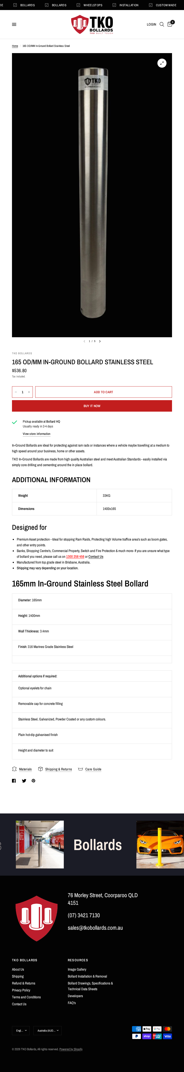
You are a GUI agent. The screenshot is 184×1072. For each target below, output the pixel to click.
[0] (169, 24)
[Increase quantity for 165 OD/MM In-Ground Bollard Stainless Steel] (29, 392)
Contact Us (95, 556)
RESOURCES (78, 960)
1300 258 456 (75, 556)
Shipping (18, 976)
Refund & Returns (23, 983)
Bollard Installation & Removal (87, 976)
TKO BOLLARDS (25, 960)
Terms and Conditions (26, 997)
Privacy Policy (21, 990)
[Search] (162, 24)
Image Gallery (77, 969)
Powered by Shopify (70, 1049)
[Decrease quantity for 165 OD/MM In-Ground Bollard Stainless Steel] (15, 392)
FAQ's (72, 1002)
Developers (75, 995)
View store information (37, 434)
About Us (18, 969)
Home (15, 46)
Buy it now (92, 406)
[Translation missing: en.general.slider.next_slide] (100, 341)
